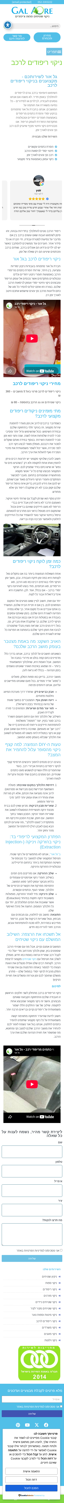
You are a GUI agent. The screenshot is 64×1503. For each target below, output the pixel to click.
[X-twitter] (36, 1425)
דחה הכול (31, 1479)
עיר (60, 1200)
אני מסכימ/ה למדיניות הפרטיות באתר (38, 1250)
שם (60, 1142)
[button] (54, 52)
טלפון (58, 1162)
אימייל (58, 1181)
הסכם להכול (31, 1488)
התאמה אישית (31, 1471)
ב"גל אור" (55, 854)
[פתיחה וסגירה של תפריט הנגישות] (8, 25)
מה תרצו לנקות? (52, 1220)
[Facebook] (46, 1425)
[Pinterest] (18, 1425)
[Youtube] (27, 1425)
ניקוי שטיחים (29, 959)
